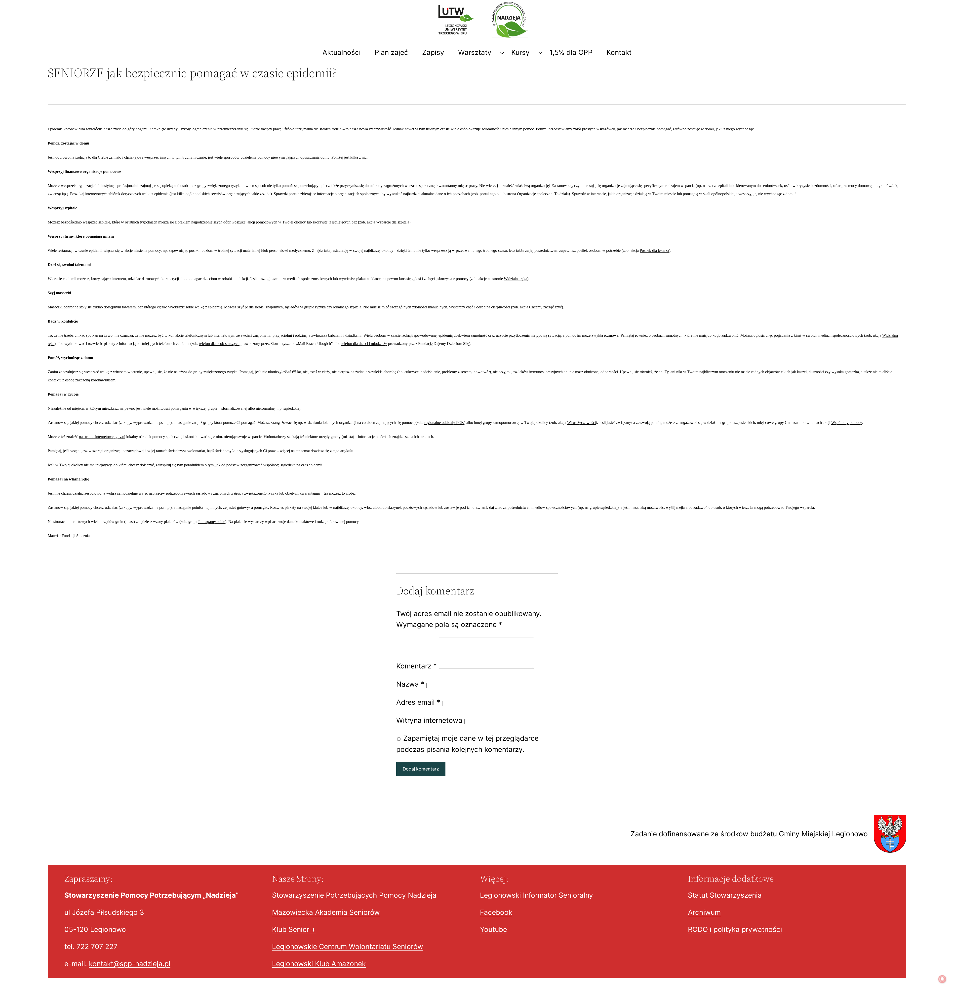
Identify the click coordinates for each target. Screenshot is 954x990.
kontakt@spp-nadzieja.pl (129, 963)
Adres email (418, 702)
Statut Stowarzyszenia (725, 895)
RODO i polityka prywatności (735, 929)
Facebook (496, 912)
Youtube (493, 929)
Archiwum (704, 912)
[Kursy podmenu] (540, 52)
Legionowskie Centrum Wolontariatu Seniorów (347, 946)
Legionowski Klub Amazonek (319, 963)
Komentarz (416, 666)
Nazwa (410, 684)
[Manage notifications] (942, 979)
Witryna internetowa (429, 720)
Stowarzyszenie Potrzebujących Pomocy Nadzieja (354, 895)
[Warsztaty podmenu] (502, 52)
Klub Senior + (294, 929)
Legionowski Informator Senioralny (536, 895)
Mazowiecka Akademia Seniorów (326, 912)
